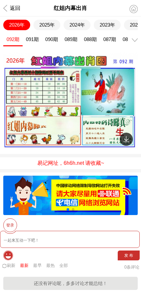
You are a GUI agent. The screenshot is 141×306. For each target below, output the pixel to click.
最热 (50, 265)
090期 (51, 39)
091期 (32, 39)
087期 (109, 39)
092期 (13, 39)
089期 (71, 39)
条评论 (131, 267)
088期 (90, 39)
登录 (10, 225)
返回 (15, 8)
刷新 (11, 265)
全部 (63, 265)
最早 (37, 265)
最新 (24, 265)
